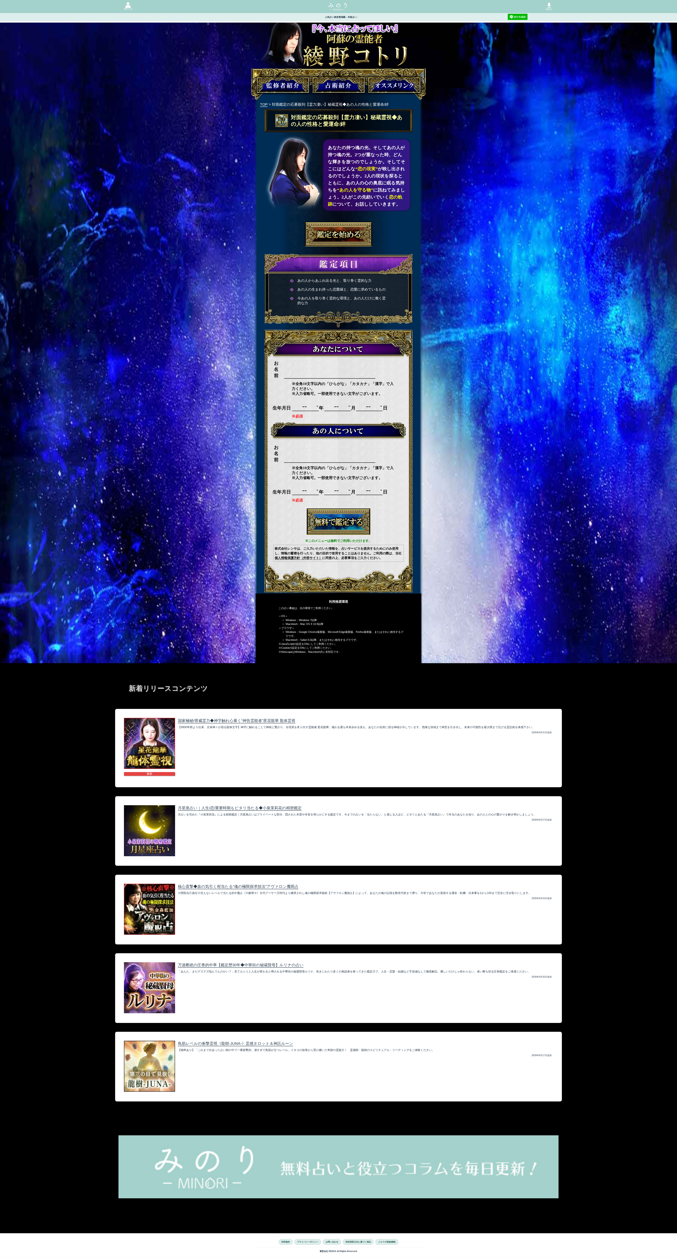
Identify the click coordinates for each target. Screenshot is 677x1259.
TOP (264, 104)
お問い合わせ (332, 1242)
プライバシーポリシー (307, 1242)
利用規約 (285, 1242)
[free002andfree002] (338, 521)
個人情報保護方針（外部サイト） (298, 558)
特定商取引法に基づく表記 (358, 1242)
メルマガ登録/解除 (387, 1242)
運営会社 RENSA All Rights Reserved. (338, 1251)
